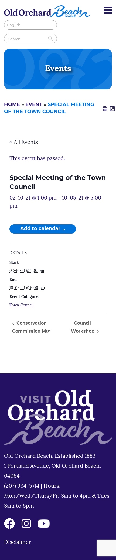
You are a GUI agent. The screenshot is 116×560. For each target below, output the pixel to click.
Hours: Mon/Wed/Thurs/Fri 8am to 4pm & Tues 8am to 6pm (56, 496)
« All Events (23, 142)
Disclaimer (17, 542)
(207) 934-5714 (22, 486)
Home (12, 105)
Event (33, 105)
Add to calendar (40, 229)
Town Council (21, 305)
